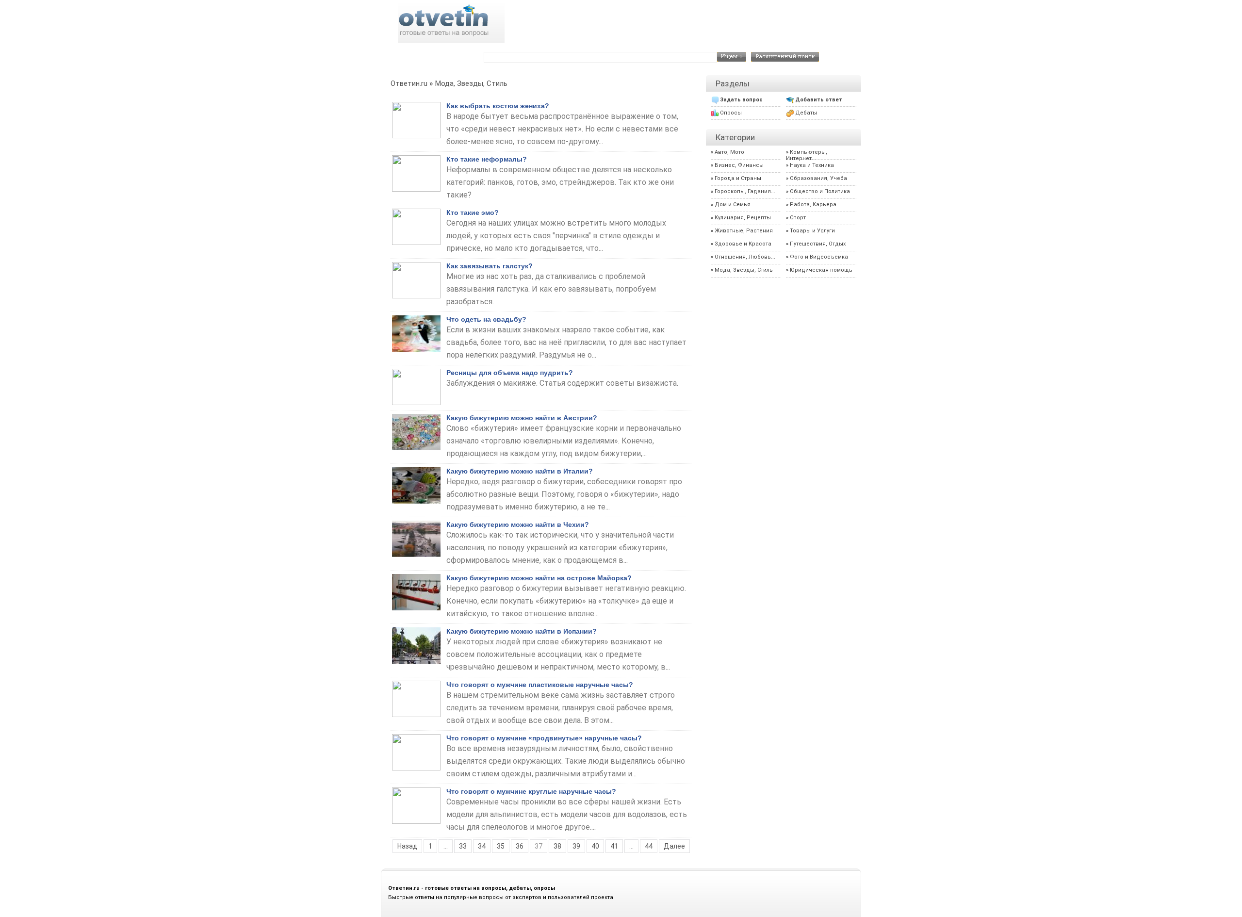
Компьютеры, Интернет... (806, 155)
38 (557, 846)
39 (576, 846)
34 (482, 846)
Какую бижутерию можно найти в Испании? (521, 631)
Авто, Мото (729, 152)
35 (501, 846)
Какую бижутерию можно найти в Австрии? (521, 418)
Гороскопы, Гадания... (745, 191)
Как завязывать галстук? (489, 266)
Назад (407, 846)
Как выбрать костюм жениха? (497, 106)
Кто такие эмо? (472, 212)
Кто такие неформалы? (486, 159)
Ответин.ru (409, 83)
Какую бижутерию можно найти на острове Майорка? (539, 578)
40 (595, 846)
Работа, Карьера (813, 204)
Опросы (731, 113)
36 (519, 846)
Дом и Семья (733, 204)
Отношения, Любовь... (745, 257)
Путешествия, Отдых (818, 244)
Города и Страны (738, 178)
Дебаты (806, 113)
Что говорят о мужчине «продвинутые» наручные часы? (544, 738)
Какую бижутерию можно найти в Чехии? (517, 524)
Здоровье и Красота (743, 244)
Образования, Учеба (818, 178)
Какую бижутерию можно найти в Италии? (519, 471)
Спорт (798, 217)
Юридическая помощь (821, 270)
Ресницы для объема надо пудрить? (509, 373)
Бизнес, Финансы (739, 165)
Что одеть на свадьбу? (486, 319)
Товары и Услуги (812, 231)
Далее (674, 846)
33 (463, 846)
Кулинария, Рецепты (743, 217)
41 (614, 846)
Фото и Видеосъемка (819, 257)
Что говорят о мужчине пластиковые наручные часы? (539, 684)
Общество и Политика (820, 191)
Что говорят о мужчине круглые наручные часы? (531, 791)
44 (649, 846)
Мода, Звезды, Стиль (471, 83)
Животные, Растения (744, 231)
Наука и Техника (812, 165)
